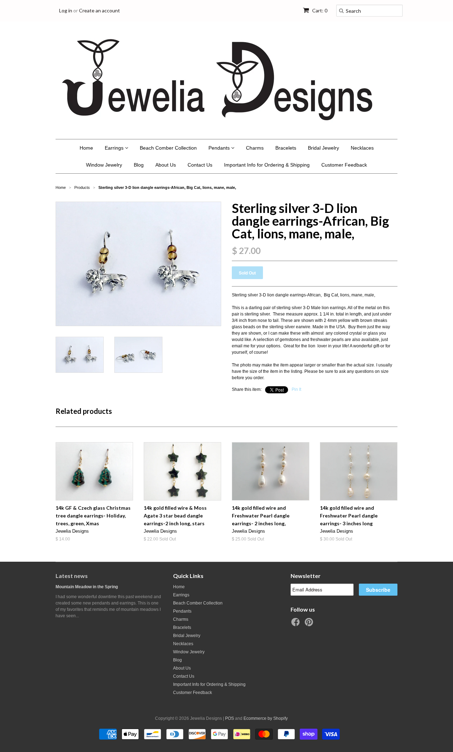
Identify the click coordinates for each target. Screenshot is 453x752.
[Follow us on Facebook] (296, 624)
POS (229, 718)
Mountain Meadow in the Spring (87, 586)
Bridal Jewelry (323, 148)
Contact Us (200, 165)
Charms (255, 148)
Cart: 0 (319, 10)
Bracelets (285, 148)
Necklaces (362, 148)
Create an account (99, 10)
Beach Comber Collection (168, 148)
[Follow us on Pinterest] (310, 624)
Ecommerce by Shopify (265, 718)
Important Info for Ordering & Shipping (267, 165)
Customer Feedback (344, 165)
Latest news (72, 575)
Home (86, 148)
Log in (65, 10)
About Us (165, 165)
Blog (139, 165)
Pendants (219, 148)
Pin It (296, 389)
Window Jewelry (104, 165)
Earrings (115, 148)
